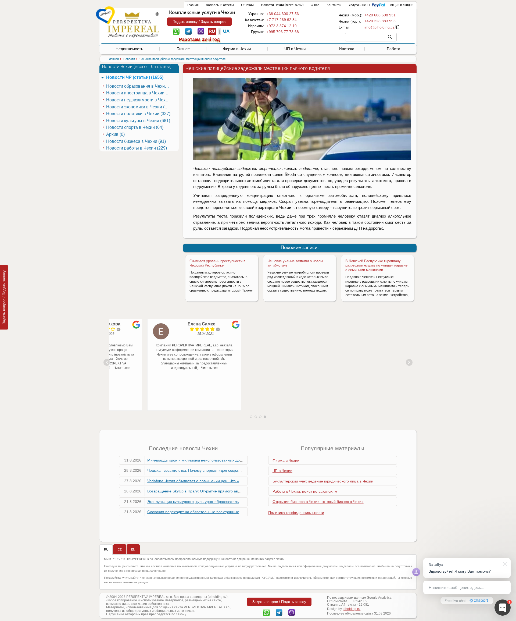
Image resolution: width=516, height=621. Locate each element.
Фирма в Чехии (237, 49)
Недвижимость (129, 49)
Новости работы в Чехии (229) (136, 148)
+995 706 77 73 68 (283, 32)
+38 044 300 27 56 (283, 14)
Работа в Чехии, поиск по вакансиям (305, 491)
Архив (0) (115, 134)
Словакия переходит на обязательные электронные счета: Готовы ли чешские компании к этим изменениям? (244, 512)
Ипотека (346, 49)
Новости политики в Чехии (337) (138, 113)
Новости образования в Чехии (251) (139, 86)
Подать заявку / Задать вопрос (199, 21)
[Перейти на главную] (133, 25)
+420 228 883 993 (380, 21)
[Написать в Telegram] (188, 31)
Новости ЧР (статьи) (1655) (134, 77)
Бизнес (183, 49)
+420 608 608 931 (380, 15)
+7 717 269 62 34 (282, 19)
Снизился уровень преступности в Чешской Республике (217, 263)
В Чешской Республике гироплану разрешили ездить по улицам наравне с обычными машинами (376, 265)
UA (226, 31)
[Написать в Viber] (201, 31)
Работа (393, 49)
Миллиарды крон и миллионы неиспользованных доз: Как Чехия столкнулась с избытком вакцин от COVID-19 (244, 460)
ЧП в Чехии (295, 49)
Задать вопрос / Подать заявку (4, 297)
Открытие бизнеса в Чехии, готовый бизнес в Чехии (318, 501)
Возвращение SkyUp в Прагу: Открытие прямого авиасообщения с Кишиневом (217, 491)
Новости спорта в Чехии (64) (134, 127)
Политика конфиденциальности (296, 512)
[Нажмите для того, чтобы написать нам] (379, 27)
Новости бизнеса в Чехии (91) (136, 141)
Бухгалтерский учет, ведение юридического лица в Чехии (323, 481)
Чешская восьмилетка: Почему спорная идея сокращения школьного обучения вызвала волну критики (238, 470)
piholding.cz (351, 609)
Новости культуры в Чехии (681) (138, 120)
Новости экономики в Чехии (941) (139, 107)
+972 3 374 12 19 (282, 26)
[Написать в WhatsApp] (176, 31)
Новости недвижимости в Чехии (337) (139, 100)
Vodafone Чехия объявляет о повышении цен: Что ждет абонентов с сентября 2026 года (225, 481)
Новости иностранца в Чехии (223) (139, 93)
